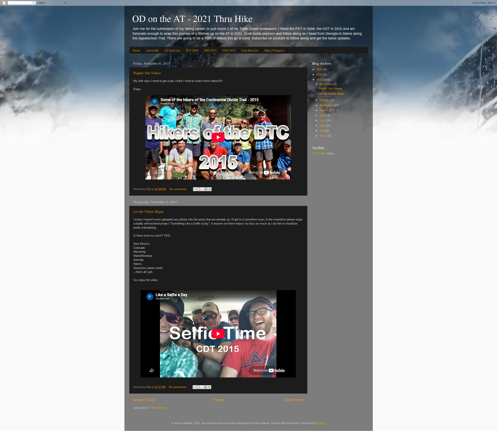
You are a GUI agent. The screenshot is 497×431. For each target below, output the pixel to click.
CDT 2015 (229, 50)
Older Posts (293, 400)
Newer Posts (144, 400)
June (323, 120)
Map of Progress (274, 50)
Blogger (320, 423)
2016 (319, 74)
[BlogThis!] (199, 189)
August (324, 110)
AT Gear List (172, 50)
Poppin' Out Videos (147, 72)
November (326, 84)
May (323, 125)
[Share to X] (202, 189)
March (324, 135)
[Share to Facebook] (206, 189)
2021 (319, 69)
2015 (319, 79)
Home (136, 50)
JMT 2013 (210, 50)
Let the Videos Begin (148, 211)
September (327, 105)
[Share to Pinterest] (210, 189)
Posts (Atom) (158, 407)
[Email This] (195, 189)
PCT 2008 (192, 50)
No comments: (178, 189)
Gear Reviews (250, 50)
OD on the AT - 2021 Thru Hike (192, 18)
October (325, 100)
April (323, 130)
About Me (152, 50)
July (322, 115)
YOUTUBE (318, 153)
